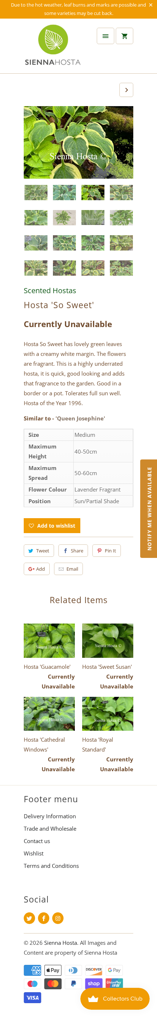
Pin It (110, 550)
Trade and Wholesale (50, 828)
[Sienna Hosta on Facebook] (43, 918)
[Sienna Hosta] (53, 48)
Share (77, 550)
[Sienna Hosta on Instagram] (58, 918)
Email (72, 569)
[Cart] (124, 36)
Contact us (37, 841)
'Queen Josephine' (80, 418)
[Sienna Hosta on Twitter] (29, 918)
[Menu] (105, 36)
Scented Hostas (50, 290)
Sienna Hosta (60, 942)
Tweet (42, 550)
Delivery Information (50, 816)
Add (40, 569)
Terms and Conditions (51, 865)
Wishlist (33, 853)
